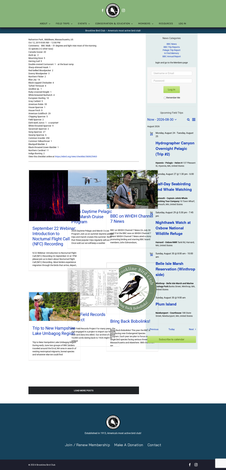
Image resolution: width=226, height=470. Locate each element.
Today (172, 329)
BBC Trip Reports (172, 47)
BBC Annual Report (172, 56)
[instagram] (123, 10)
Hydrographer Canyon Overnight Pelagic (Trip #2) (175, 148)
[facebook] (102, 10)
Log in (171, 89)
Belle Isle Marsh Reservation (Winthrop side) (175, 269)
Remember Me (173, 97)
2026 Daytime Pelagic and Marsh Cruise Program (91, 216)
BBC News (172, 44)
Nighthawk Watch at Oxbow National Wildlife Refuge (173, 228)
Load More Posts (83, 390)
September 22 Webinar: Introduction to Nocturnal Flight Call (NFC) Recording (54, 236)
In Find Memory (171, 53)
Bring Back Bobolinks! (130, 321)
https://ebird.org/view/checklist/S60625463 (76, 156)
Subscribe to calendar (171, 339)
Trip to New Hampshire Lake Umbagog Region (53, 331)
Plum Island (166, 304)
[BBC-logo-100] (112, 4)
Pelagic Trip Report (171, 50)
